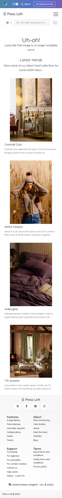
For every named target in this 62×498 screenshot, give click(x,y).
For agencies (13, 456)
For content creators (17, 464)
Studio (10, 436)
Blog (35, 440)
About (36, 428)
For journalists (13, 460)
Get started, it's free (44, 4)
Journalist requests (16, 428)
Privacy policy (40, 466)
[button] (5, 4)
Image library (13, 420)
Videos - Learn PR (15, 475)
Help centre (12, 472)
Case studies (39, 424)
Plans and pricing (41, 420)
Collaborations (14, 432)
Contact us (12, 467)
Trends (10, 440)
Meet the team (40, 432)
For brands (12, 452)
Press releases (13, 424)
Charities (37, 436)
